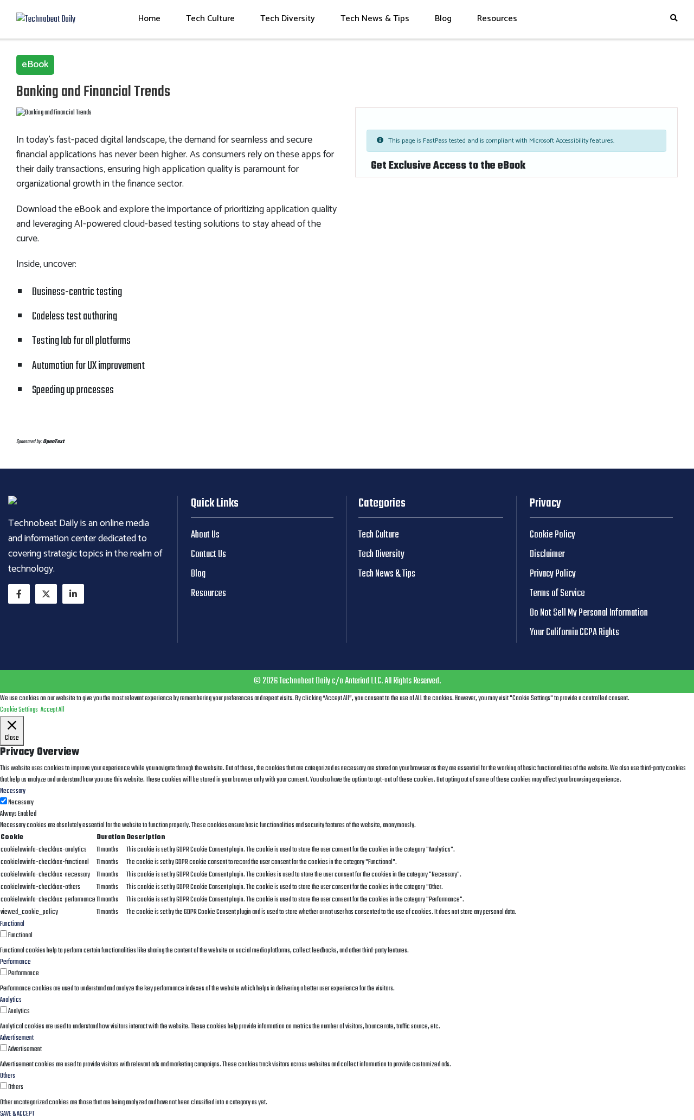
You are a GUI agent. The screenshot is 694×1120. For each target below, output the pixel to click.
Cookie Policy (552, 535)
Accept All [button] (53, 710)
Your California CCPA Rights (574, 633)
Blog (443, 18)
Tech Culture (210, 18)
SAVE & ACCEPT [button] (17, 1114)
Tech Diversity (287, 18)
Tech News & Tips (374, 18)
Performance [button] (15, 962)
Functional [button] (12, 924)
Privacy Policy (553, 574)
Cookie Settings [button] (19, 710)
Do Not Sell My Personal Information (589, 613)
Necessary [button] (12, 791)
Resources (497, 18)
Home (149, 18)
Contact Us (208, 554)
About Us (205, 535)
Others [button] (7, 1076)
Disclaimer (547, 554)
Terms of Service (557, 593)
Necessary (21, 802)
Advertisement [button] (17, 1038)
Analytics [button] (11, 1000)
